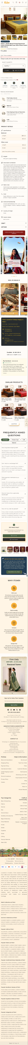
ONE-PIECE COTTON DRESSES (16, 1036)
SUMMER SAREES (16, 920)
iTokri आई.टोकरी (11, 859)
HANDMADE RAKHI (6, 904)
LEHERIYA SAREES (22, 995)
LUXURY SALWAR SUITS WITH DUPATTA (11, 1014)
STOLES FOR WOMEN (19, 1001)
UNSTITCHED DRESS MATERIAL (9, 962)
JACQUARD (23, 931)
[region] (14, 367)
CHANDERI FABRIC (15, 949)
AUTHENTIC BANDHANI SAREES (9, 991)
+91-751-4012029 (17, 335)
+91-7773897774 (8, 335)
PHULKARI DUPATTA (6, 1003)
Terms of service (19, 861)
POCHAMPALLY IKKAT (7, 939)
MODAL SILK (14, 935)
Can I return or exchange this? (10, 463)
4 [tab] (15, 693)
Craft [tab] (24, 439)
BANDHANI (16, 931)
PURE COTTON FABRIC (15, 947)
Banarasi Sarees (14, 664)
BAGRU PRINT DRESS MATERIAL (15, 966)
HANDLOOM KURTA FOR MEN (12, 1026)
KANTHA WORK (11, 937)
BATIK (20, 935)
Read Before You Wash (14, 571)
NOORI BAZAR (9, 91)
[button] (2, 2)
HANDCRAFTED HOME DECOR (9, 1020)
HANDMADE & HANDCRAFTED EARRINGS (11, 1030)
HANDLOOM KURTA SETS (7, 1016)
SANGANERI (4, 933)
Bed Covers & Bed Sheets (7, 6)
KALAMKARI (4, 931)
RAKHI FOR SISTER (14, 912)
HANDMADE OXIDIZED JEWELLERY (10, 1032)
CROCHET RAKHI (5, 906)
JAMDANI (10, 933)
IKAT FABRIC (4, 953)
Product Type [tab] (15, 439)
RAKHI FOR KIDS (5, 910)
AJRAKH (10, 931)
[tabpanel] (14, 255)
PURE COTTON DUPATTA (19, 1003)
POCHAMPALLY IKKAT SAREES (9, 995)
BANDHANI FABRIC (13, 957)
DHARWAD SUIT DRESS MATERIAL (10, 970)
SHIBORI (3, 937)
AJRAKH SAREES (20, 989)
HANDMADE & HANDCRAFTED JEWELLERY (12, 1028)
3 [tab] (14, 693)
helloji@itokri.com (9, 340)
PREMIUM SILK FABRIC (15, 955)
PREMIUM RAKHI (15, 906)
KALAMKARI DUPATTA (6, 1005)
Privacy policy (9, 861)
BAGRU (17, 937)
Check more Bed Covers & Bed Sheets (14, 233)
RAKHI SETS (23, 908)
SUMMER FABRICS (6, 920)
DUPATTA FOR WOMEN (7, 1001)
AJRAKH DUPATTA (18, 1005)
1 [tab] (12, 693)
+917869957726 (8, 331)
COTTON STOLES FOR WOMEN (9, 1007)
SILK (26, 937)
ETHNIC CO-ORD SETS (14, 1018)
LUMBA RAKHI (14, 910)
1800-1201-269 (12, 745)
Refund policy (19, 859)
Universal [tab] (5, 439)
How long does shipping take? (10, 447)
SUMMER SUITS (15, 922)
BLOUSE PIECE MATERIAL (7, 1038)
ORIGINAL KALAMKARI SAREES (14, 993)
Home (2, 6)
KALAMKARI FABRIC (14, 953)
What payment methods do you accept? (10, 478)
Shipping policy (9, 863)
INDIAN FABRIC (5, 945)
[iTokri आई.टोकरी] (7, 2)
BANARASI (16, 939)
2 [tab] (13, 693)
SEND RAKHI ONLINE (17, 904)
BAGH (22, 937)
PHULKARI (23, 933)
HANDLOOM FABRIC (18, 951)
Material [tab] (14, 442)
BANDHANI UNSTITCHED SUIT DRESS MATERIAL (13, 968)
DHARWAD (17, 933)
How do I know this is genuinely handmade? (10, 493)
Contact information (19, 863)
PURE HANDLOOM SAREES (8, 989)
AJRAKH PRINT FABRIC (16, 945)
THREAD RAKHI (15, 908)
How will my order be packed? (10, 508)
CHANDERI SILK (6, 935)
